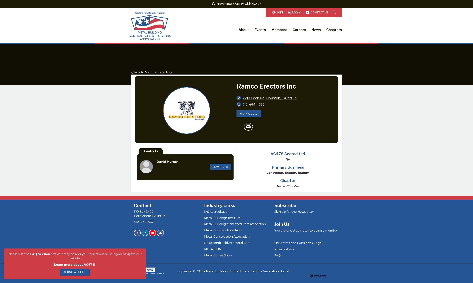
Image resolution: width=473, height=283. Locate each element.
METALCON (212, 249)
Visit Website (248, 113)
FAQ (277, 255)
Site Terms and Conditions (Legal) (299, 243)
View (220, 166)
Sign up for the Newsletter (294, 211)
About (244, 30)
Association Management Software (147, 273)
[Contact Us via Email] (160, 233)
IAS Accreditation (216, 211)
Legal (285, 271)
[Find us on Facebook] (137, 233)
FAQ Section (40, 254)
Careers (299, 30)
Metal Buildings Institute (222, 218)
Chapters (334, 30)
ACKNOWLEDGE (74, 272)
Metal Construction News (223, 230)
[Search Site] (335, 12)
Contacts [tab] (151, 151)
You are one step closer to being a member (306, 230)
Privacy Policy (284, 249)
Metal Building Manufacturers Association (235, 224)
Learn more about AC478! (74, 264)
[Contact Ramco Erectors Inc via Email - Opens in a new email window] (248, 127)
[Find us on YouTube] (152, 233)
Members (279, 30)
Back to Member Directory (152, 72)
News (316, 30)
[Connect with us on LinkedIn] (145, 233)
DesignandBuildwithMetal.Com (227, 243)
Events (260, 30)
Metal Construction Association (227, 236)
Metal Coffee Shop (218, 255)
